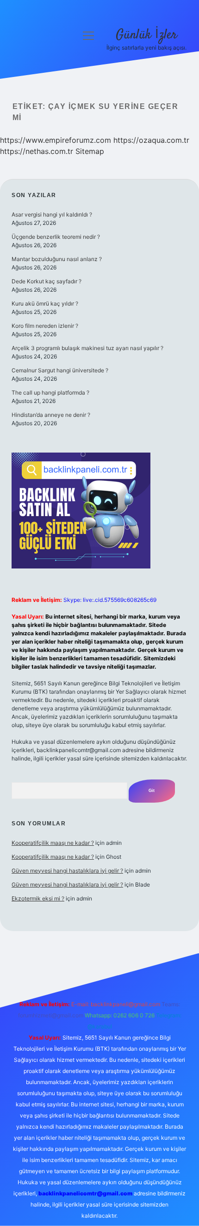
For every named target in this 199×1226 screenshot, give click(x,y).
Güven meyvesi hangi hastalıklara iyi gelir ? (67, 870)
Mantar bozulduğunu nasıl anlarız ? (57, 258)
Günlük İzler (146, 35)
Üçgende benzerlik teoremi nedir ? (56, 236)
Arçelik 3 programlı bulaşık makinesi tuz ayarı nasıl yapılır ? (87, 348)
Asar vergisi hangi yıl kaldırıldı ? (52, 214)
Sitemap (89, 151)
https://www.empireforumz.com (55, 140)
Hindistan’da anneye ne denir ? (51, 414)
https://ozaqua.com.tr (151, 140)
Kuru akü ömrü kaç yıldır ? (45, 303)
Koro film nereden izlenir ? (45, 325)
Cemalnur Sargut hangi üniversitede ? (60, 370)
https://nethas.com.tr (36, 151)
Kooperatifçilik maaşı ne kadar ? (53, 842)
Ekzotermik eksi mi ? (38, 898)
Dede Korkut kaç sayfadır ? (46, 281)
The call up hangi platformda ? (50, 392)
